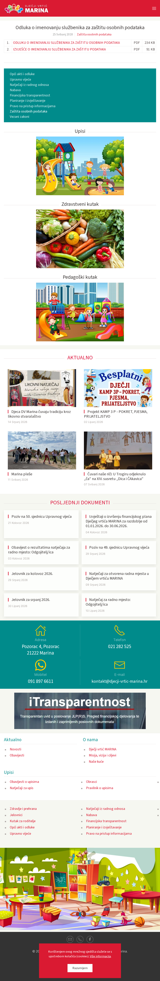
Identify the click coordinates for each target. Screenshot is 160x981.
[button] (154, 8)
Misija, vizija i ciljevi (102, 755)
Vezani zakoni (19, 116)
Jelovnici (16, 815)
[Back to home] (28, 8)
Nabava (15, 90)
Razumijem (80, 968)
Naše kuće (96, 761)
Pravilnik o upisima (99, 788)
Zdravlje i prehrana (23, 808)
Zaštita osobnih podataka (94, 34)
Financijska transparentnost (30, 95)
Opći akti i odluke (22, 74)
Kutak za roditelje (23, 821)
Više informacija (100, 956)
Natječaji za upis (21, 788)
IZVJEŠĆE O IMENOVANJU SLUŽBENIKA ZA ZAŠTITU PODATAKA (59, 49)
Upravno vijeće (20, 79)
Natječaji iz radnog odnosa (29, 84)
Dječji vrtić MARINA (102, 749)
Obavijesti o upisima (24, 781)
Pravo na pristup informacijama (32, 106)
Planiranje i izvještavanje (27, 100)
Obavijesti (17, 755)
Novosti (15, 749)
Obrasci (91, 781)
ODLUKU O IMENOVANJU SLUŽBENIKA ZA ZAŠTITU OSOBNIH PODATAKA (66, 42)
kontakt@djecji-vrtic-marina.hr (120, 681)
